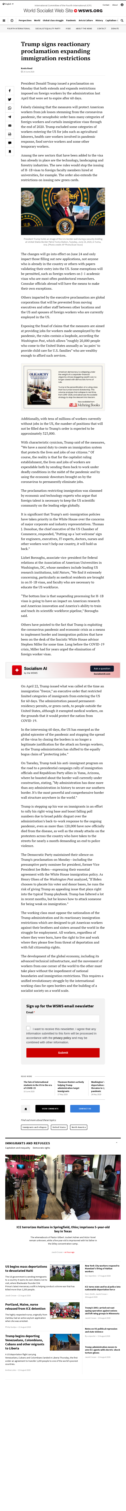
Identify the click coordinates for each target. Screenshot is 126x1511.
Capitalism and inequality (17, 1147)
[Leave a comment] (9, 143)
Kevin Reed (26, 68)
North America (79, 1127)
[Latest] (12, 22)
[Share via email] (9, 125)
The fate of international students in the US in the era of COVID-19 (38, 1084)
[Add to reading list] (9, 151)
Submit (63, 1052)
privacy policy (62, 1038)
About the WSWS (84, 28)
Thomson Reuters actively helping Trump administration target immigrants (71, 1086)
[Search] (122, 22)
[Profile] (122, 5)
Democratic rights (41, 1147)
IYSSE (68, 28)
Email (29, 1012)
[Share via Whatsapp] (9, 108)
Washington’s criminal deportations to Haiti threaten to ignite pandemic (102, 1086)
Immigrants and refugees (35, 1127)
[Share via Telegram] (9, 116)
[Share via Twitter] (9, 99)
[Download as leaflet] (9, 134)
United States (59, 1127)
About (115, 5)
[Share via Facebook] (9, 90)
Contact (106, 5)
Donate (115, 28)
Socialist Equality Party (47, 28)
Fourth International (18, 28)
